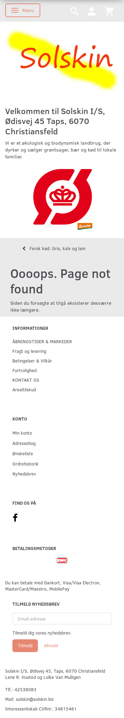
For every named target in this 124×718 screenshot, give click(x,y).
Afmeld (51, 645)
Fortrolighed (24, 370)
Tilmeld (25, 645)
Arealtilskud (24, 389)
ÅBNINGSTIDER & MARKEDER (42, 341)
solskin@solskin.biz (35, 699)
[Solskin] (62, 61)
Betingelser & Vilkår (32, 360)
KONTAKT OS (25, 380)
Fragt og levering (29, 351)
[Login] (91, 11)
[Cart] (109, 11)
